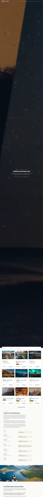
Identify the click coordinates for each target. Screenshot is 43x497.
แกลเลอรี (26, 1)
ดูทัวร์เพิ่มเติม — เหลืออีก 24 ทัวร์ (21, 407)
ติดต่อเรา (37, 1)
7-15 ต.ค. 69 (18, 364)
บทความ (31, 1)
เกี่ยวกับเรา (34, 1)
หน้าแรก (19, 1)
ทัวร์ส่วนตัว (24, 1)
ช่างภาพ (29, 1)
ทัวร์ (21, 1)
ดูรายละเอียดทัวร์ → (11, 366)
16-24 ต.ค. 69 (21, 364)
